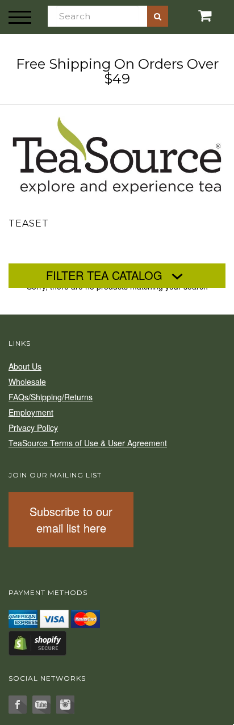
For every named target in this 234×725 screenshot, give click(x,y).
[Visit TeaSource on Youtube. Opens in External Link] (41, 704)
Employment (31, 412)
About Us (25, 366)
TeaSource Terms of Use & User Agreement (88, 443)
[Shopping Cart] (195, 16)
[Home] (117, 153)
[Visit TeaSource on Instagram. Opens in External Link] (65, 704)
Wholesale (27, 381)
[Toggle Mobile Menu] (20, 17)
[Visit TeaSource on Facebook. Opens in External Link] (18, 704)
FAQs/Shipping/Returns (51, 397)
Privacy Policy (33, 427)
